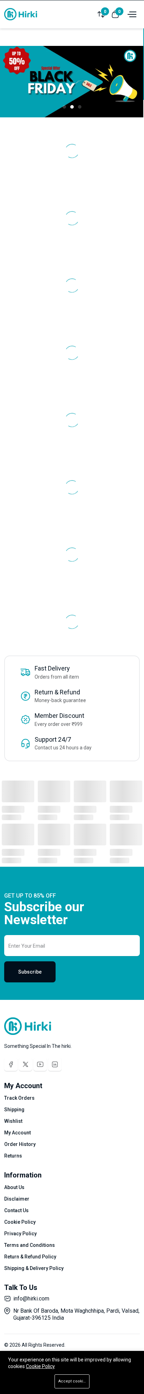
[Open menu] (131, 14)
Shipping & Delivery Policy (34, 1268)
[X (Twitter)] (25, 1064)
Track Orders (19, 1098)
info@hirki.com (31, 1298)
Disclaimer (16, 1199)
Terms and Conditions (29, 1245)
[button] (64, 107)
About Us (14, 1187)
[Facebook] (10, 1064)
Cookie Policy (20, 1222)
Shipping (14, 1109)
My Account (17, 1132)
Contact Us (16, 1210)
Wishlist (13, 1121)
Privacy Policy (20, 1233)
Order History (20, 1144)
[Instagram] (55, 1064)
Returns (13, 1156)
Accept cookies (73, 1381)
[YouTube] (40, 1064)
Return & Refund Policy (30, 1256)
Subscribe (30, 972)
